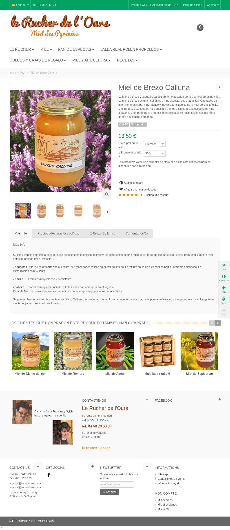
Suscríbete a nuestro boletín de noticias (119, 476)
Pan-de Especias (74, 49)
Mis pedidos (163, 500)
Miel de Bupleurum (199, 373)
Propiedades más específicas (58, 233)
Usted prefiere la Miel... (128, 145)
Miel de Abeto (115, 373)
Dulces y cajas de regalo (36, 60)
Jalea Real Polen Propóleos (130, 49)
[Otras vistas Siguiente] (108, 212)
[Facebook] (49, 475)
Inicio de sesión (192, 5)
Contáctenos (94, 400)
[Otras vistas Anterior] (11, 212)
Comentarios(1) (137, 233)
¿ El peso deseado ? (129, 154)
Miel (44, 49)
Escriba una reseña (156, 195)
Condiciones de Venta (170, 478)
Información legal (167, 483)
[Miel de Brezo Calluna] (23, 211)
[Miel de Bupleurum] (199, 351)
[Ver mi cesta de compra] (203, 34)
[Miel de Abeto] (115, 351)
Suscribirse (110, 492)
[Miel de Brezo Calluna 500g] (97, 211)
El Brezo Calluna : (102, 233)
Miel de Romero (73, 373)
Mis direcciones (166, 504)
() (140, 195)
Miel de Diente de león (30, 373)
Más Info (21, 233)
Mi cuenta (162, 509)
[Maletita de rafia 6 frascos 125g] (157, 351)
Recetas (125, 60)
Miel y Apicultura (90, 60)
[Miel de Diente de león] (30, 351)
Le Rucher (20, 49)
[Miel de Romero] (73, 351)
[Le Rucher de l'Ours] (60, 26)
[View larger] (106, 194)
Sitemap (161, 474)
